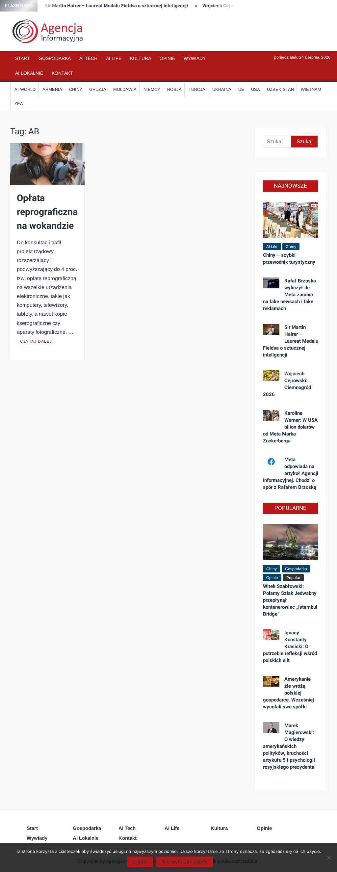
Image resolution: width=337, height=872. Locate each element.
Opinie (167, 58)
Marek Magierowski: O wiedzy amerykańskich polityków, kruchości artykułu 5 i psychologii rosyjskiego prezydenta (289, 746)
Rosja (174, 89)
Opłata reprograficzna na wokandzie (47, 212)
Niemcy (151, 89)
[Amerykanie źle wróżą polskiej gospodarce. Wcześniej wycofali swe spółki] (271, 681)
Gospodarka (55, 58)
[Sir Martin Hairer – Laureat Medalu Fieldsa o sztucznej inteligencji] (271, 329)
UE (241, 89)
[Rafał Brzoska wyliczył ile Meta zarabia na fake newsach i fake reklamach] (271, 282)
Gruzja (97, 89)
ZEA (18, 103)
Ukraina (221, 89)
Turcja (197, 89)
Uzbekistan (280, 89)
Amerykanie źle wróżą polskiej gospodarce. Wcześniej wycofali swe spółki (288, 692)
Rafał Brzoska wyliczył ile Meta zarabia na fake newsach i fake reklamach (289, 294)
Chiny (75, 89)
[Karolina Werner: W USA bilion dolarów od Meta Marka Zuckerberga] (271, 415)
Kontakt (62, 73)
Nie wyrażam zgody (185, 861)
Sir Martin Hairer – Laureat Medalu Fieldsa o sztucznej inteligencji (108, 5)
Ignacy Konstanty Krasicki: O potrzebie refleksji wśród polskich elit (290, 646)
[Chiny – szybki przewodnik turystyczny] (291, 219)
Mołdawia (125, 89)
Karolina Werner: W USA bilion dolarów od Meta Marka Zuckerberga (290, 427)
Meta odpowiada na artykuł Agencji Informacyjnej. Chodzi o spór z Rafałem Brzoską (291, 473)
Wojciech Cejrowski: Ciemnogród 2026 (287, 384)
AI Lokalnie (29, 73)
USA (255, 89)
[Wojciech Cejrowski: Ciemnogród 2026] (271, 375)
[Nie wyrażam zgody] (328, 857)
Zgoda (140, 861)
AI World (25, 89)
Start (22, 58)
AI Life (113, 58)
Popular (293, 577)
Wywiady (195, 58)
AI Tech (88, 58)
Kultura (140, 58)
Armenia (52, 89)
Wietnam (311, 89)
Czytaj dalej (36, 341)
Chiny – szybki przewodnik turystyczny (289, 258)
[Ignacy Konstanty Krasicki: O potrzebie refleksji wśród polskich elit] (271, 634)
